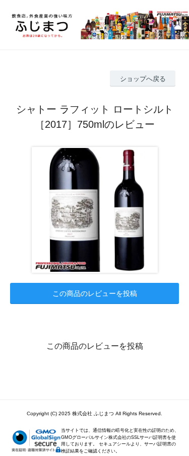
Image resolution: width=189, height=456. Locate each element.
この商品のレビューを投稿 (94, 293)
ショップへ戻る (143, 79)
